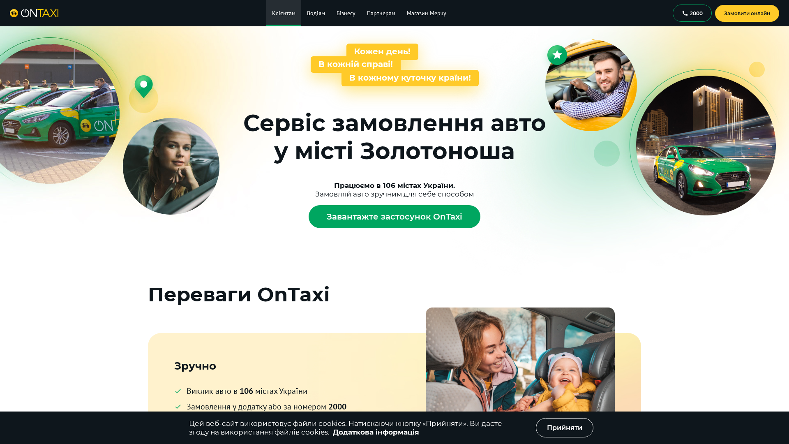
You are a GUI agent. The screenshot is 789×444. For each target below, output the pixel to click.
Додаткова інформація (376, 432)
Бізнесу (346, 13)
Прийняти (564, 428)
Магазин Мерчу (426, 13)
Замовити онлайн (747, 13)
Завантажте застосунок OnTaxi (394, 217)
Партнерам (381, 13)
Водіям (316, 13)
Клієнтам (283, 13)
